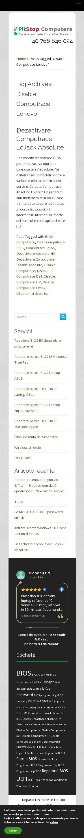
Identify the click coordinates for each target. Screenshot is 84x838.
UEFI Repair (35, 779)
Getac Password (51, 741)
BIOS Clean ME (40, 674)
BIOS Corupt (43, 681)
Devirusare (22, 457)
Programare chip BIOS (51, 765)
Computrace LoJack (40, 248)
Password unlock (47, 759)
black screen (28, 707)
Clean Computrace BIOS (51, 707)
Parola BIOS (26, 758)
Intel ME (30, 753)
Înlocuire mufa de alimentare (36, 437)
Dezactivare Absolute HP (35, 253)
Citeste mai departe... (32, 293)
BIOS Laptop (34, 688)
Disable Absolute (29, 265)
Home (21, 58)
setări (54, 822)
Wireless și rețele (27, 447)
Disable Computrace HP (36, 735)
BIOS (23, 673)
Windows (48, 779)
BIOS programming (45, 695)
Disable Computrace (28, 730)
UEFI (21, 778)
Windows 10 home (27, 786)
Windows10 (60, 779)
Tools (18, 501)
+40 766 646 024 (51, 41)
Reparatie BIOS (55, 770)
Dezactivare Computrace (35, 259)
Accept (13, 830)
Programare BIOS (26, 765)
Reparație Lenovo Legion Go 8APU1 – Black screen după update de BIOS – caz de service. (39, 485)
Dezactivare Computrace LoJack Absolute (40, 139)
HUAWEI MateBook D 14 (30, 747)
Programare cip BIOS (28, 771)
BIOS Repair (38, 700)
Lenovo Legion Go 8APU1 (50, 753)
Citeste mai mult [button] (33, 616)
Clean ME (21, 713)
